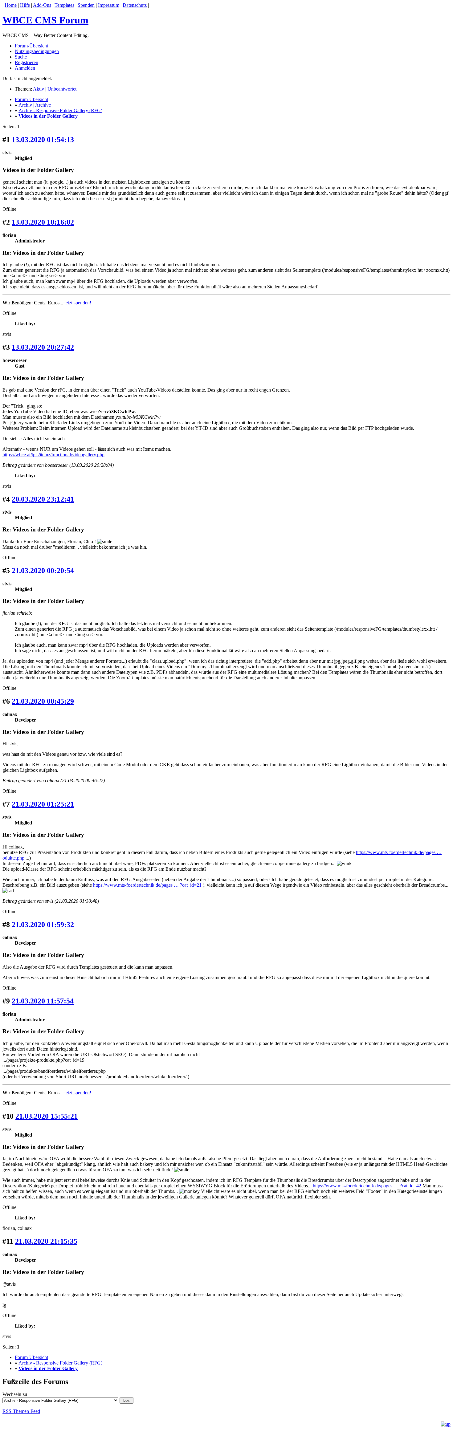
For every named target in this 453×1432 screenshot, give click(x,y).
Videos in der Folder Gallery (48, 116)
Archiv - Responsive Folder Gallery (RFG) (60, 110)
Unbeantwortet (61, 89)
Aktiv (38, 89)
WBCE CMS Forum (45, 20)
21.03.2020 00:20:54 (43, 571)
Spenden (86, 5)
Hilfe (25, 5)
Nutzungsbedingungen (37, 51)
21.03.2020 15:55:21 (46, 1116)
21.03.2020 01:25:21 (43, 804)
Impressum (108, 5)
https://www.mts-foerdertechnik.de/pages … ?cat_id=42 (367, 1185)
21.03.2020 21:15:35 (46, 1241)
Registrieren (26, 62)
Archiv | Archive (34, 105)
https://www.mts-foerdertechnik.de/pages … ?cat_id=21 (147, 885)
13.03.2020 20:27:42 (43, 347)
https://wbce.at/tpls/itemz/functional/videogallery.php (53, 454)
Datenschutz (135, 5)
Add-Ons (42, 5)
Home (11, 5)
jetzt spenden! (77, 302)
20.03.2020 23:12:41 (43, 499)
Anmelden (25, 68)
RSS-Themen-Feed (21, 1411)
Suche (21, 56)
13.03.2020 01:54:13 (43, 140)
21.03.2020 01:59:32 (43, 925)
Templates (64, 5)
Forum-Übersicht (31, 45)
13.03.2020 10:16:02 (43, 222)
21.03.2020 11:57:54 (43, 1001)
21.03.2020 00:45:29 (43, 701)
